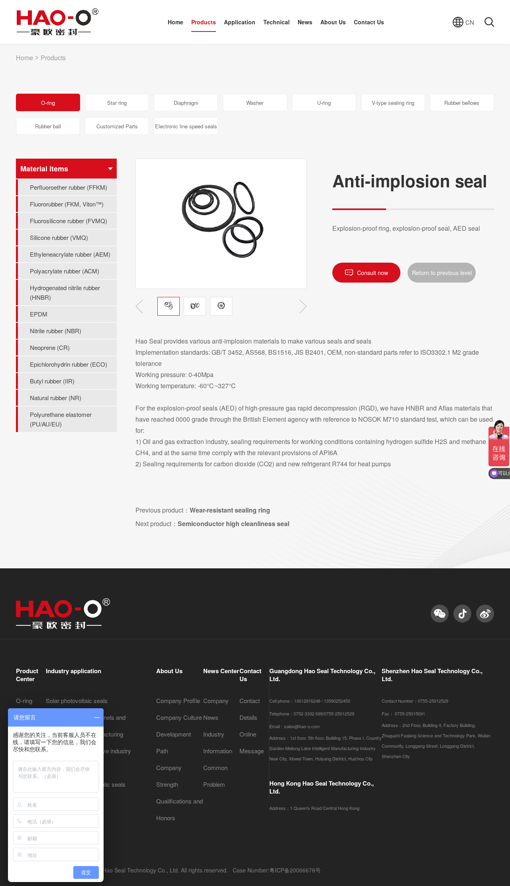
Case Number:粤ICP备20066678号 (277, 870)
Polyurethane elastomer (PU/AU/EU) (61, 419)
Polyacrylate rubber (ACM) (64, 271)
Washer (254, 102)
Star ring (117, 102)
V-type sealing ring (393, 102)
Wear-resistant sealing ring (230, 510)
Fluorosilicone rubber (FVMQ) (68, 220)
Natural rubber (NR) (55, 397)
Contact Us (369, 22)
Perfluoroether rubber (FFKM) (68, 187)
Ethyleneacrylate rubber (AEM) (70, 254)
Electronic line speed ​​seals (186, 126)
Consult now (372, 273)
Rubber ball (48, 126)
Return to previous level (442, 273)
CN (469, 22)
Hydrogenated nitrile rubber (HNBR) (65, 292)
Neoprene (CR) (50, 347)
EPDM (38, 314)
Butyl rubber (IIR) (52, 381)
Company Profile (178, 700)
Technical (276, 22)
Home (175, 22)
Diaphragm (186, 102)
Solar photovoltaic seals (77, 700)
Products (203, 22)
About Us (333, 22)
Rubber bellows (461, 102)
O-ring (48, 102)
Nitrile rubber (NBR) (55, 330)
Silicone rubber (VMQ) (59, 237)
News (305, 22)
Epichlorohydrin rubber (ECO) (68, 364)
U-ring (324, 102)
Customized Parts (117, 126)
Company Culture (179, 717)
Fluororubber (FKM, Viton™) (67, 204)
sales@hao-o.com (302, 726)
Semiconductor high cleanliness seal (233, 523)
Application (239, 22)
